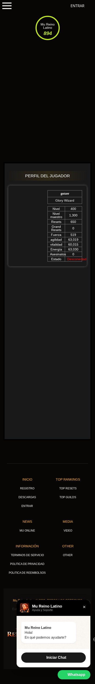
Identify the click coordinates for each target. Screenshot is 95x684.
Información (27, 546)
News (27, 521)
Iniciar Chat (56, 657)
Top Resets (68, 488)
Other (68, 546)
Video (68, 530)
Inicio (27, 479)
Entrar (77, 5)
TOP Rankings (68, 479)
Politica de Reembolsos (27, 572)
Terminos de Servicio (27, 555)
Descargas (27, 497)
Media (68, 521)
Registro (27, 488)
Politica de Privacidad (27, 564)
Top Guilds (67, 497)
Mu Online (27, 530)
